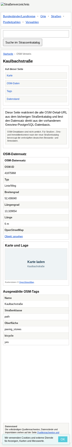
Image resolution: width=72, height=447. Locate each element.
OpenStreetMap (26, 282)
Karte (10, 75)
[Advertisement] (36, 384)
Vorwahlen (32, 22)
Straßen (56, 16)
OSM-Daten (13, 83)
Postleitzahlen (12, 22)
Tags (9, 91)
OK (63, 439)
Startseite (8, 54)
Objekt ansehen (14, 236)
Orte (43, 16)
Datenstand (13, 99)
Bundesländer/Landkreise (19, 16)
